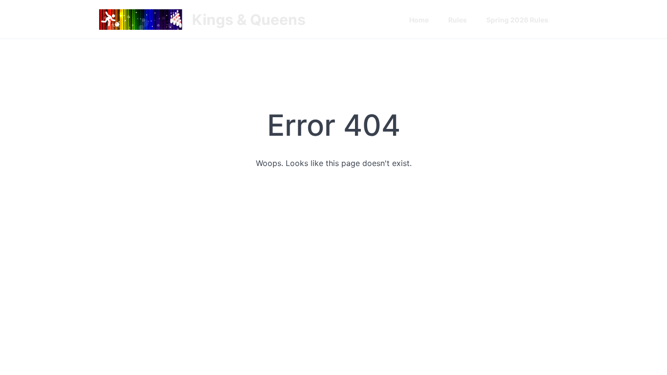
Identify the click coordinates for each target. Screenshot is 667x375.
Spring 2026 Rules (517, 20)
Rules (457, 20)
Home (419, 20)
